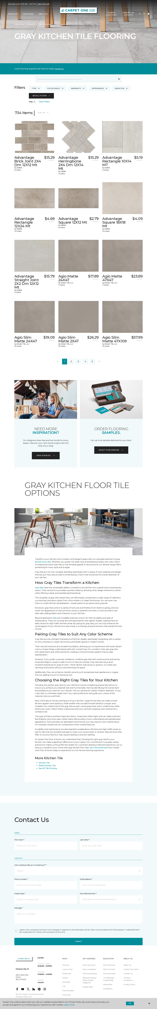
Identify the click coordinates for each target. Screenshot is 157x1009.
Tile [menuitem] (63, 986)
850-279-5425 (43, 4)
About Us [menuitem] (127, 965)
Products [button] (13, 14)
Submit (78, 941)
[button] (140, 13)
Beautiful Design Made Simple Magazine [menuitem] (90, 980)
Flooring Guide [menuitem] (109, 974)
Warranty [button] (76, 88)
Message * (18, 908)
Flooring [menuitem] (65, 965)
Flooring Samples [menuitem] (90, 974)
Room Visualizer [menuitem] (89, 969)
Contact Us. (59, 69)
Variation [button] (119, 88)
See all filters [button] (40, 96)
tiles (55, 618)
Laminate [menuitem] (66, 982)
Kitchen (48, 24)
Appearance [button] (98, 88)
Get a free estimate (99, 748)
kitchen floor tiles (43, 562)
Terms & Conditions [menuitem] (128, 979)
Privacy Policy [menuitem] (129, 984)
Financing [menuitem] (66, 995)
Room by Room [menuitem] (89, 965)
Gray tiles (39, 588)
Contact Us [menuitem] (128, 974)
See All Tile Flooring (48, 768)
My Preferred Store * (88, 893)
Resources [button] (28, 14)
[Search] (119, 79)
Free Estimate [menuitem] (68, 991)
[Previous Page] (58, 361)
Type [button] (34, 88)
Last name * (84, 840)
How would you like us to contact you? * (30, 865)
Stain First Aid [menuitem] (109, 969)
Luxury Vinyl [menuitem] (67, 969)
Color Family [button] (53, 88)
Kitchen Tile (44, 763)
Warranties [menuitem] (107, 984)
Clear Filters (44, 102)
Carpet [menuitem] (65, 978)
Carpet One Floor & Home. (33, 994)
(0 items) (148, 14)
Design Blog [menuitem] (88, 987)
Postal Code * (19, 893)
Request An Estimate (128, 14)
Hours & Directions (111, 14)
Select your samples (109, 450)
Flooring (31, 24)
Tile (39, 24)
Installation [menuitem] (108, 989)
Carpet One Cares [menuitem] (131, 969)
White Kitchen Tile (47, 765)
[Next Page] (99, 361)
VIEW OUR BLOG (43, 455)
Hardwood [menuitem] (66, 974)
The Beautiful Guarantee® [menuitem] (108, 979)
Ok (130, 1003)
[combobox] (76, 79)
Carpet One (19, 24)
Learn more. (69, 1005)
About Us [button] (43, 14)
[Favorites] (144, 13)
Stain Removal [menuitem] (109, 965)
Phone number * (21, 879)
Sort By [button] (41, 113)
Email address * (86, 879)
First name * (19, 840)
